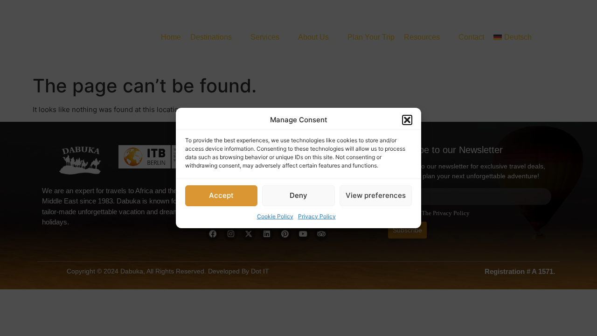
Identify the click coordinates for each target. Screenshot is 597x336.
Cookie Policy (275, 216)
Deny (298, 195)
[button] (407, 120)
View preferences (376, 195)
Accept (221, 195)
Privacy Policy (317, 216)
